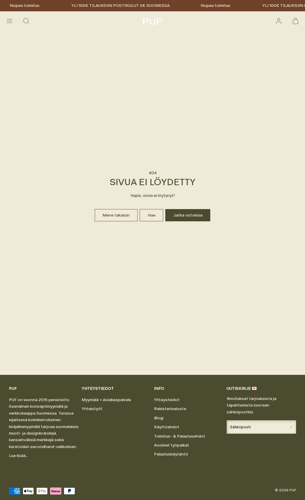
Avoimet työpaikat (171, 445)
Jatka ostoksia (188, 215)
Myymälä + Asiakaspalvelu (106, 399)
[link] (279, 21)
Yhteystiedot (167, 399)
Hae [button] (151, 215)
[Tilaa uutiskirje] (291, 427)
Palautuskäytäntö (171, 454)
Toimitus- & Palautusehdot (179, 436)
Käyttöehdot (166, 427)
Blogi (159, 418)
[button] (9, 21)
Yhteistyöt (92, 408)
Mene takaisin (116, 215)
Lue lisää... (18, 455)
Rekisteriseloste (170, 408)
